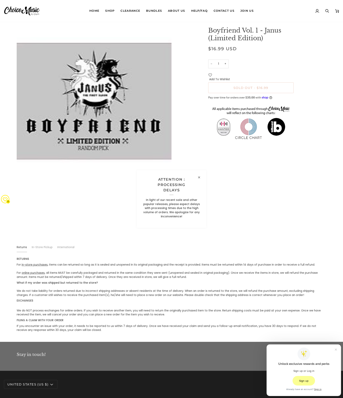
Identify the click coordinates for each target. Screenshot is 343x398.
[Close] (200, 177)
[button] (110, 11)
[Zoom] (24, 169)
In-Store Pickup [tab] (42, 247)
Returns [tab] (22, 247)
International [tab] (65, 247)
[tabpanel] (171, 294)
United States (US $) (27, 384)
